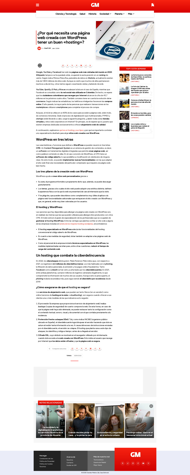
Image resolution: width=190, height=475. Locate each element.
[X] (72, 65)
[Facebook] (67, 65)
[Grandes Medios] (95, 5)
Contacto (70, 463)
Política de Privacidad (47, 461)
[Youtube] (143, 463)
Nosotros (70, 460)
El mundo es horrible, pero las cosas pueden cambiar (141, 114)
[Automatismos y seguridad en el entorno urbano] (109, 420)
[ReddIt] (86, 65)
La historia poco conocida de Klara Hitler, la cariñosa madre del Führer (141, 77)
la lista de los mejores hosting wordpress (76, 224)
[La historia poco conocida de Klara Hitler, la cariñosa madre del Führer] (124, 78)
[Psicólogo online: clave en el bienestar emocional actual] (139, 420)
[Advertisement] (95, 381)
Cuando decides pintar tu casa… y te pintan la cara (80, 433)
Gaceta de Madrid (100, 462)
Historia (135, 81)
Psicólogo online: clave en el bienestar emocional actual (139, 433)
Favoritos (43, 466)
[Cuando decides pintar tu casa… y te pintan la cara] (80, 420)
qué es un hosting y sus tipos (71, 130)
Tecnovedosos (99, 460)
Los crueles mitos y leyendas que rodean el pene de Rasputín (140, 126)
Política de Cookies (46, 464)
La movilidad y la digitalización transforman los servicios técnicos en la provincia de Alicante (50, 431)
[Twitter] (123, 463)
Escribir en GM (71, 465)
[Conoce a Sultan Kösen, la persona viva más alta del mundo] (124, 103)
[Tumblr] (90, 65)
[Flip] (81, 65)
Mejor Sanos (98, 465)
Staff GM (47, 48)
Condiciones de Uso (46, 458)
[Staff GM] (39, 48)
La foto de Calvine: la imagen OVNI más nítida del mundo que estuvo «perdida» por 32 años (140, 89)
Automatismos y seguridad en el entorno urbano (110, 433)
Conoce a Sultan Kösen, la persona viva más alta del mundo (141, 102)
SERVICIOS (77, 355)
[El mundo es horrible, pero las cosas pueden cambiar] (124, 115)
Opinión (135, 117)
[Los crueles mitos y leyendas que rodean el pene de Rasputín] (124, 127)
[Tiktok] (128, 463)
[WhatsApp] (63, 65)
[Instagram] (133, 463)
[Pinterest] (77, 65)
